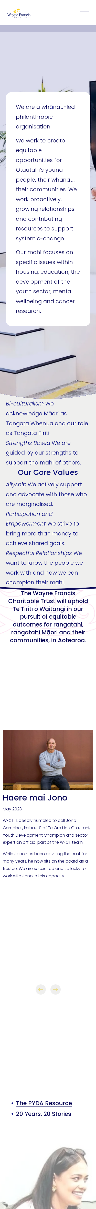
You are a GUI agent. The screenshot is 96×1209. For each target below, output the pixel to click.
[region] (48, 862)
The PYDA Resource (44, 1103)
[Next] (55, 989)
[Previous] (41, 989)
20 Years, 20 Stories (43, 1114)
